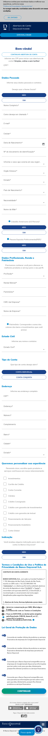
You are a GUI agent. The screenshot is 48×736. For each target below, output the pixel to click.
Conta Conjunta (24, 377)
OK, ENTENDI (12, 17)
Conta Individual (24, 372)
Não (24, 95)
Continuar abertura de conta (24, 54)
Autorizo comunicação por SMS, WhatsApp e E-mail (24, 607)
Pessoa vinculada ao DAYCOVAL (19, 620)
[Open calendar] (43, 144)
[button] (38, 729)
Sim (24, 100)
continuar (24, 691)
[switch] (4, 607)
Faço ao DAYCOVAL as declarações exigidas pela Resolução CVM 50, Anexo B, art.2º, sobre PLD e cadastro (24, 614)
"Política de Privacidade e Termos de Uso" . (18, 6)
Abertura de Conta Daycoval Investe (22, 26)
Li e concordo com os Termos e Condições (23, 611)
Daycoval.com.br (24, 35)
